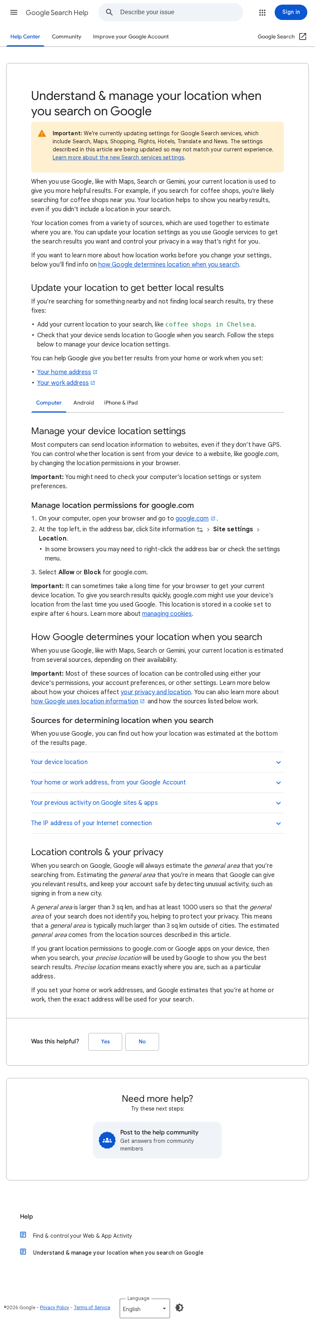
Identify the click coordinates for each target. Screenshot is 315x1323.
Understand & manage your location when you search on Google (118, 1252)
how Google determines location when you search (168, 265)
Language (138, 1298)
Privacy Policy (54, 1307)
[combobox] (181, 12)
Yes (105, 1041)
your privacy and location (156, 692)
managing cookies (167, 614)
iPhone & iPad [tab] (121, 403)
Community (66, 36)
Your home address (64, 372)
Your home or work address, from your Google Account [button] (108, 782)
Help (26, 1216)
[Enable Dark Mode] (179, 1307)
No (142, 1041)
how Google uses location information (84, 701)
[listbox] (144, 1308)
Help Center (25, 36)
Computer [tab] (49, 403)
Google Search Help (57, 12)
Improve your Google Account (131, 36)
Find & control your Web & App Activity (82, 1235)
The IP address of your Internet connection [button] (91, 823)
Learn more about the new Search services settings (118, 157)
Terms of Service (92, 1307)
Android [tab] (83, 403)
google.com (192, 518)
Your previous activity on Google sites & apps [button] (94, 803)
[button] (14, 12)
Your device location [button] (59, 762)
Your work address (63, 383)
